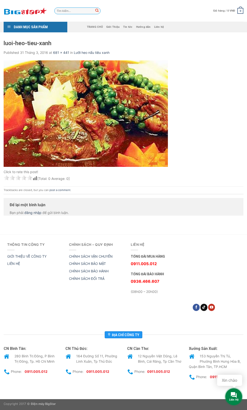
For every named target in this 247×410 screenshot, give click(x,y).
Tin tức (128, 26)
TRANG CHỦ (95, 26)
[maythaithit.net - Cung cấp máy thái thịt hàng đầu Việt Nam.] (25, 10)
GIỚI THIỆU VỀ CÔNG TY (27, 256)
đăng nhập (32, 213)
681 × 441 (61, 52)
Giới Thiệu (113, 26)
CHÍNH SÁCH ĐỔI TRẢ (86, 278)
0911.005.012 (36, 371)
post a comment (59, 190)
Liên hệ (159, 26)
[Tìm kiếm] (97, 10)
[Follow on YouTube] (211, 307)
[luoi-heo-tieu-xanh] (86, 113)
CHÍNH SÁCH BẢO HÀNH (89, 271)
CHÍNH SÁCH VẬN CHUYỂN (91, 256)
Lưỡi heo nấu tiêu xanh (92, 52)
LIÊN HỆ (13, 264)
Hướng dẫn (143, 26)
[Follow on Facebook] (196, 307)
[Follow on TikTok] (203, 307)
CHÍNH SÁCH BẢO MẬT (87, 264)
